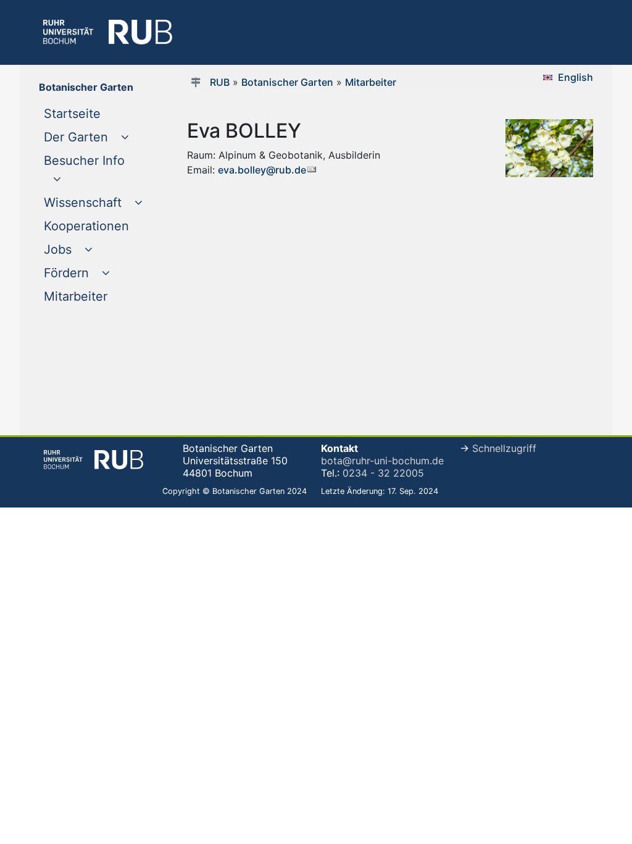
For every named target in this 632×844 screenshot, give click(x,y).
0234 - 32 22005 (383, 473)
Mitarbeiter (96, 296)
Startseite (96, 113)
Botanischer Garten (287, 82)
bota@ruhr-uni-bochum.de (382, 460)
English (575, 77)
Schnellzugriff (504, 448)
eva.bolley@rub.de (262, 170)
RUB (220, 82)
